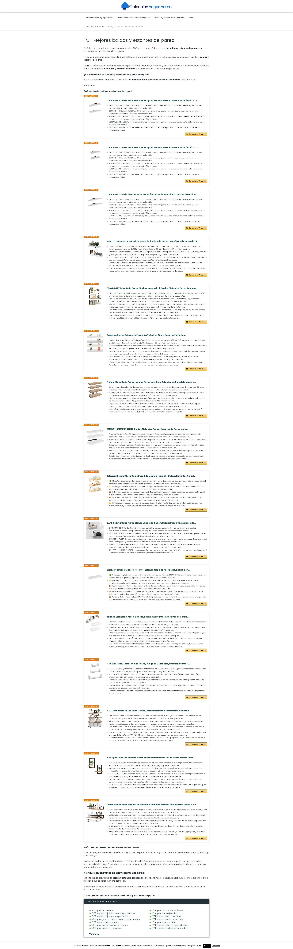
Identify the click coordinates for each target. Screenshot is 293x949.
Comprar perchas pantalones (107, 928)
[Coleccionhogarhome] (146, 5)
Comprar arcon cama (103, 910)
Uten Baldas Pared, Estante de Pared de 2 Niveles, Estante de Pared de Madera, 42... (152, 804)
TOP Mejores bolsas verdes (105, 922)
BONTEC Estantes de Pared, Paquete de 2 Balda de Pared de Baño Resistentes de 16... (152, 241)
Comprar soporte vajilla (164, 922)
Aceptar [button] (207, 946)
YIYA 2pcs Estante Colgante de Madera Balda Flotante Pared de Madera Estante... (151, 757)
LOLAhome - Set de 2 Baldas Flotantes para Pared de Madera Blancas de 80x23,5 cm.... (154, 100)
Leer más (216, 946)
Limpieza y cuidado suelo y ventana (169, 17)
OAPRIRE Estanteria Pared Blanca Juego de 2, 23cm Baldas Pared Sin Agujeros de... (151, 523)
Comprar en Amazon (197, 134)
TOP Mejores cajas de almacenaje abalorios (113, 913)
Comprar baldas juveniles (164, 913)
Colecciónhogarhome (94, 26)
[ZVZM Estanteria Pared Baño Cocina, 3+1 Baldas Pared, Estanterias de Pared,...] (95, 718)
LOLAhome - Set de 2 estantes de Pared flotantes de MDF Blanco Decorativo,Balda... (152, 194)
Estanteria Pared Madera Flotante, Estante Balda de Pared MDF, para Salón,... (148, 570)
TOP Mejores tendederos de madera (170, 928)
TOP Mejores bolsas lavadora (166, 916)
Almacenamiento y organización (100, 17)
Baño (191, 17)
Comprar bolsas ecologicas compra (110, 925)
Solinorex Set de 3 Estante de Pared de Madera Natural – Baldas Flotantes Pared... (151, 476)
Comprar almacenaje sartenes (167, 910)
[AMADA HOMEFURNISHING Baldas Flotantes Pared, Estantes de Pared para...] (95, 437)
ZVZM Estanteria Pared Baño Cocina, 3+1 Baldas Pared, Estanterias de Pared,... (149, 710)
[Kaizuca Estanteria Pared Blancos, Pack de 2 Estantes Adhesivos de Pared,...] (95, 624)
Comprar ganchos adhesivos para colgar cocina (116, 919)
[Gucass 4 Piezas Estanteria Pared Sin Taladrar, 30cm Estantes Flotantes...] (95, 343)
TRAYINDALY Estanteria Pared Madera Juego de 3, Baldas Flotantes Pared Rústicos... (152, 288)
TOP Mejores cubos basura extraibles (170, 925)
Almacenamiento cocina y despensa (134, 17)
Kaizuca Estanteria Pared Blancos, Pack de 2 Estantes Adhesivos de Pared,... (148, 616)
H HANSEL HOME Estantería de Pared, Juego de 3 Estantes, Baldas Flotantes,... (148, 663)
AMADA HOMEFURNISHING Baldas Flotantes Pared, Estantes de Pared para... (147, 429)
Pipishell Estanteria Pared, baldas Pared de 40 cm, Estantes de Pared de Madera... (151, 382)
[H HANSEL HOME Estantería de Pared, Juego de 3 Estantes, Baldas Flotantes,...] (95, 671)
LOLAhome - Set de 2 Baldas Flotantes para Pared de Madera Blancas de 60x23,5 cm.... (153, 147)
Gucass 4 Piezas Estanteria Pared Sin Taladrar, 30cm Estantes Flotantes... (146, 335)
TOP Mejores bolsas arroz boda (167, 919)
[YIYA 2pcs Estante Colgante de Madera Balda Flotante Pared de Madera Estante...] (95, 765)
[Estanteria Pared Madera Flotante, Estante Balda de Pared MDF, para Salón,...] (95, 578)
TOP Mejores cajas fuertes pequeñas (110, 916)
